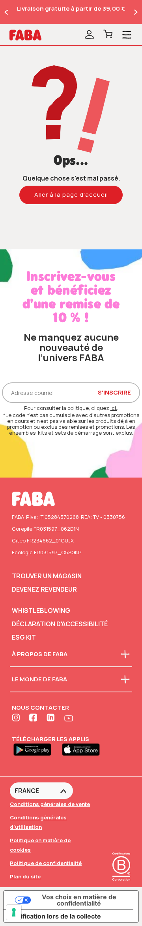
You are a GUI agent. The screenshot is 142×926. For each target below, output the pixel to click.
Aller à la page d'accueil (71, 194)
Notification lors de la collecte (55, 916)
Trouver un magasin (47, 576)
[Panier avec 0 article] (107, 35)
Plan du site (25, 876)
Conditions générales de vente (50, 804)
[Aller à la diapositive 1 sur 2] (6, 12)
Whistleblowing (41, 610)
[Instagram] (16, 718)
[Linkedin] (51, 718)
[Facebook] (34, 718)
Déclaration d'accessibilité (60, 624)
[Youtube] (68, 718)
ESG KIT (24, 637)
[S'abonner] (89, 35)
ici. (113, 407)
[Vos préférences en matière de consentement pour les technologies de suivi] (13, 912)
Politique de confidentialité (46, 863)
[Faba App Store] (84, 749)
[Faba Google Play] (36, 749)
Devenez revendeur (44, 589)
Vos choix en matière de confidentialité (79, 900)
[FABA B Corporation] (121, 882)
